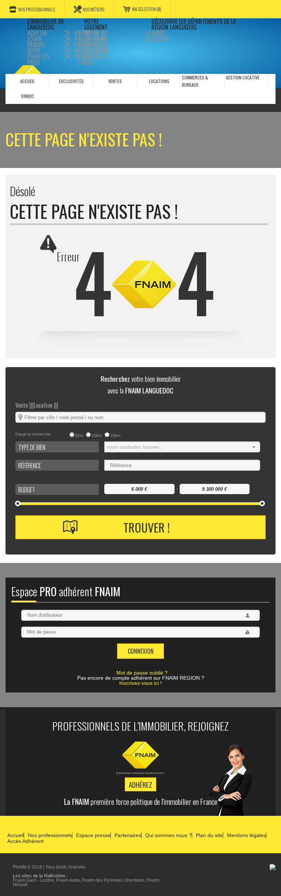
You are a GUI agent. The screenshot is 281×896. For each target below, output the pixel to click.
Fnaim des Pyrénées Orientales (113, 880)
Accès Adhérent (25, 841)
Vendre (36, 44)
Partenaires (128, 835)
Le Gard (155, 33)
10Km (96, 436)
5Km (79, 436)
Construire (93, 50)
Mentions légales (246, 835)
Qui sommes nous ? (168, 835)
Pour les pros (38, 59)
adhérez (140, 784)
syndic (27, 96)
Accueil (15, 835)
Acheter (37, 33)
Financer (89, 56)
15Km (115, 436)
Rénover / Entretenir (92, 36)
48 (77, 33)
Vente (24, 405)
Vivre (33, 50)
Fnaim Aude (68, 880)
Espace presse (93, 835)
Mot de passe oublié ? (142, 673)
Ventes (115, 81)
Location (46, 405)
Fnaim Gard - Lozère (33, 880)
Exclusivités (71, 81)
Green (86, 62)
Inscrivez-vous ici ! (140, 683)
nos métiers (93, 9)
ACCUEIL (27, 81)
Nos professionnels (36, 9)
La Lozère (157, 38)
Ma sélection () (146, 9)
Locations (159, 81)
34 (67, 33)
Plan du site (209, 835)
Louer (34, 38)
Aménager (91, 44)
